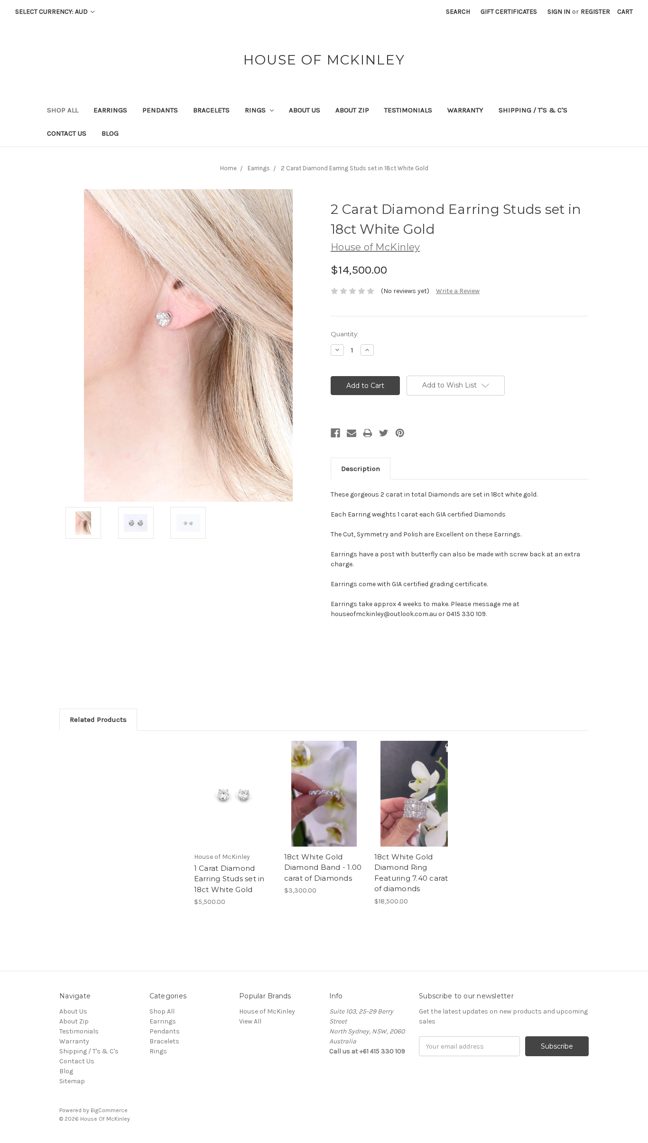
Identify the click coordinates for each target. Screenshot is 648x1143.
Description (360, 468)
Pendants (160, 110)
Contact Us (66, 133)
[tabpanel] (234, 824)
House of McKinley (267, 1011)
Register (595, 12)
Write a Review (458, 291)
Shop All (62, 110)
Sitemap (72, 1081)
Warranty (465, 110)
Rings (256, 110)
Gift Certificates (509, 12)
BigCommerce (109, 1110)
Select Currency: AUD (52, 12)
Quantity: (345, 334)
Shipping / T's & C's (533, 110)
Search (458, 12)
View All (250, 1021)
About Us (304, 110)
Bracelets (211, 110)
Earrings (110, 110)
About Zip (352, 110)
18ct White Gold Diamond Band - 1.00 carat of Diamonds (323, 867)
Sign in (558, 12)
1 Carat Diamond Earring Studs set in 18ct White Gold (229, 879)
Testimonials (408, 110)
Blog (110, 133)
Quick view (234, 785)
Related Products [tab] (98, 719)
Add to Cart (234, 802)
